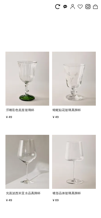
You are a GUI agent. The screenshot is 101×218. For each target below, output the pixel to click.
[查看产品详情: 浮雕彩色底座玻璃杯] (27, 79)
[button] (39, 110)
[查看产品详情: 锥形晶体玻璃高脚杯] (74, 162)
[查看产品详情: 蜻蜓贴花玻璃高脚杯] (74, 79)
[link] (59, 6)
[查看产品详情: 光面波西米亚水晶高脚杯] (27, 162)
